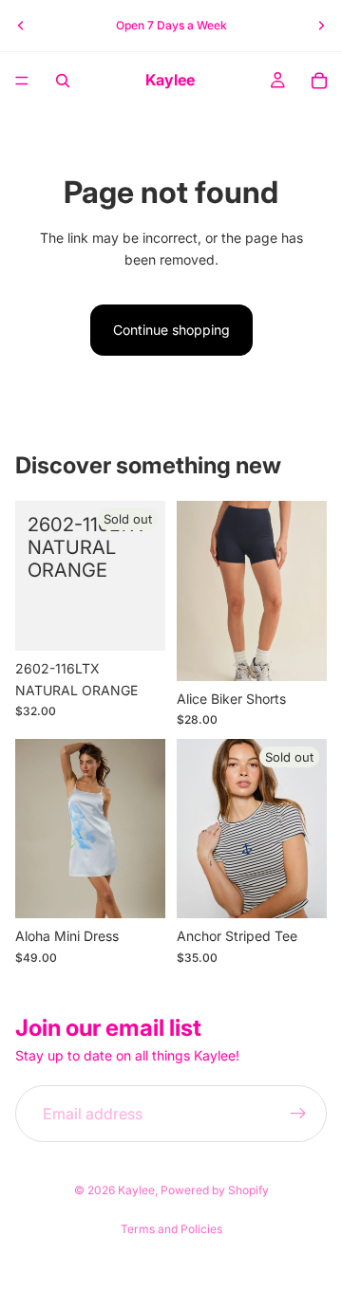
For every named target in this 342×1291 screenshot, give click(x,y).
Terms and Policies (171, 1229)
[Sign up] (298, 1114)
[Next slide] (321, 25)
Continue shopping (171, 330)
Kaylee (136, 1190)
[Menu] (22, 80)
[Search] (63, 80)
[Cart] (319, 80)
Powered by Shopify (215, 1190)
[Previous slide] (21, 25)
